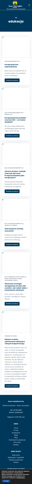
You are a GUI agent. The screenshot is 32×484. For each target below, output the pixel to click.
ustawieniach (21, 477)
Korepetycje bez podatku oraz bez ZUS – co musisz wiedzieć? (15, 120)
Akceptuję (6, 481)
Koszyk (16, 462)
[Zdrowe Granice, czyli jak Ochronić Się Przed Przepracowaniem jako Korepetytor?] (16, 153)
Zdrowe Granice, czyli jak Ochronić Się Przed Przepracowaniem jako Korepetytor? (15, 174)
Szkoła (15, 280)
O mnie (16, 430)
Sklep (16, 435)
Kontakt (16, 445)
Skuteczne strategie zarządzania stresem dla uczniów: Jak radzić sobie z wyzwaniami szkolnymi (16, 287)
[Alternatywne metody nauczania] (16, 209)
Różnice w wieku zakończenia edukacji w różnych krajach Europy (15, 341)
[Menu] (29, 5)
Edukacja (8, 225)
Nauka (7, 278)
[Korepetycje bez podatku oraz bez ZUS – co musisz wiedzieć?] (16, 98)
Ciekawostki (12, 277)
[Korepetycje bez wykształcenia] (16, 47)
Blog (6, 112)
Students (14, 225)
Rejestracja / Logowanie (16, 457)
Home (16, 428)
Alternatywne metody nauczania (14, 230)
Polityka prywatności (16, 460)
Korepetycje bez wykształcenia (11, 65)
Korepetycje (8, 114)
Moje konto (16, 455)
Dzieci (18, 277)
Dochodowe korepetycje (12, 61)
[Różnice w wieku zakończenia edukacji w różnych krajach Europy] (16, 321)
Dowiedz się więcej (13, 80)
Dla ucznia (17, 442)
